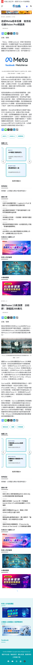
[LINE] (21, 661)
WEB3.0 (12, 136)
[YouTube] (12, 661)
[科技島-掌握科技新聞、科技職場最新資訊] (16, 6)
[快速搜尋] (31, 7)
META (4, 136)
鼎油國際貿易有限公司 (14, 172)
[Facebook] (8, 661)
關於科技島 (5, 654)
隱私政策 (21, 654)
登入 (11, 191)
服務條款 (28, 654)
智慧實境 (21, 136)
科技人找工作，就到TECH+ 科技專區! (17, 1)
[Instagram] (16, 661)
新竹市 (10, 150)
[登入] (27, 7)
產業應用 (8, 17)
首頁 (3, 17)
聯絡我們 (14, 654)
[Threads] (25, 661)
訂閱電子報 (16, 657)
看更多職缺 (16, 181)
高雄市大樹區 (12, 166)
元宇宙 (13, 17)
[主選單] (2, 7)
